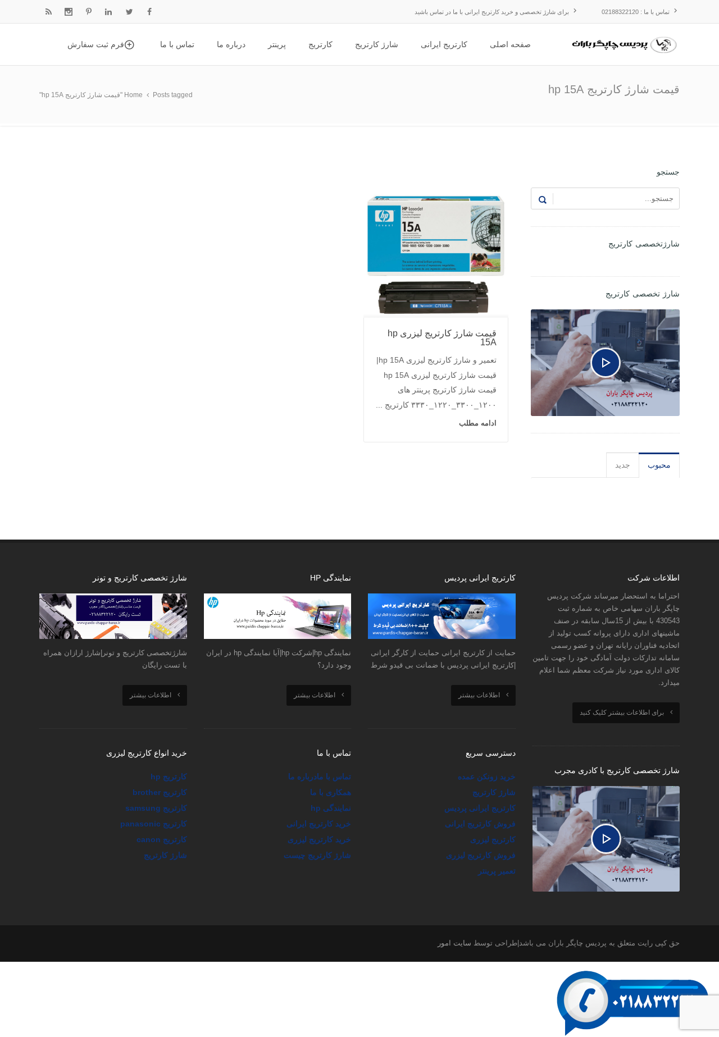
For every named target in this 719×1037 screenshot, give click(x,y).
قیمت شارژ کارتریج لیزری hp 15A (442, 337)
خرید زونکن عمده (487, 776)
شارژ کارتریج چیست (317, 855)
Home (133, 95)
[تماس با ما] (634, 969)
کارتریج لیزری (493, 839)
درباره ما (302, 776)
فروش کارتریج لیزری (481, 855)
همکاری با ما (330, 792)
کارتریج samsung (156, 807)
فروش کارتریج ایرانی (480, 823)
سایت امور (454, 943)
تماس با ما (334, 776)
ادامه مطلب (478, 423)
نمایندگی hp (331, 807)
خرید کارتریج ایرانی (318, 823)
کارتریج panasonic (153, 823)
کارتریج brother (160, 792)
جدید (622, 464)
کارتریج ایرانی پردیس (480, 807)
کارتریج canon (161, 839)
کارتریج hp (169, 776)
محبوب (659, 464)
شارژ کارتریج (494, 792)
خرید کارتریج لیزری (319, 839)
